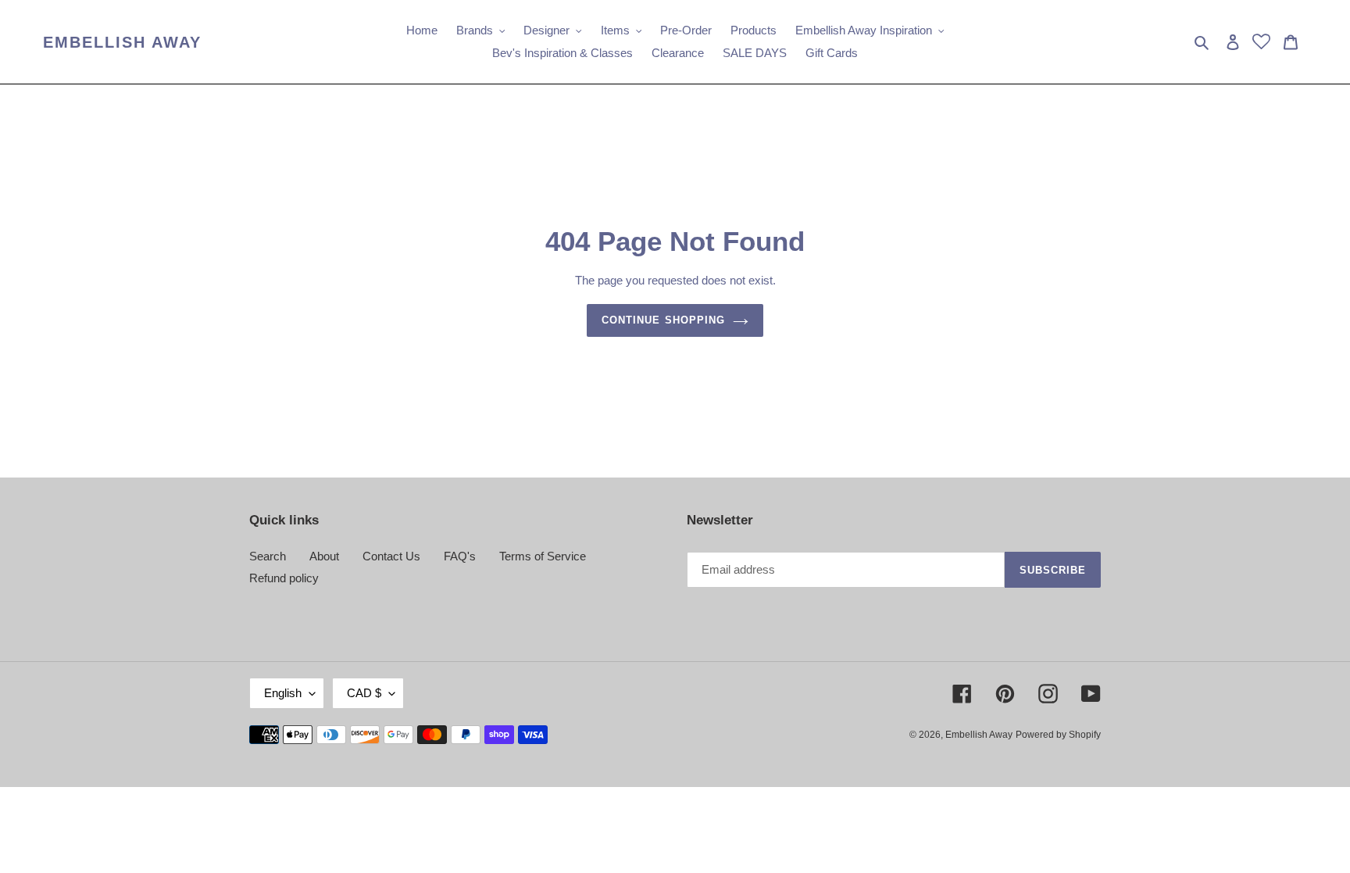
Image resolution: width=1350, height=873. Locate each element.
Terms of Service (542, 556)
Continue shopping (663, 320)
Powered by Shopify (1058, 734)
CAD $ (364, 692)
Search (267, 556)
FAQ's (460, 556)
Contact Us (391, 556)
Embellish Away (122, 42)
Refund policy (284, 578)
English (283, 692)
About (324, 556)
